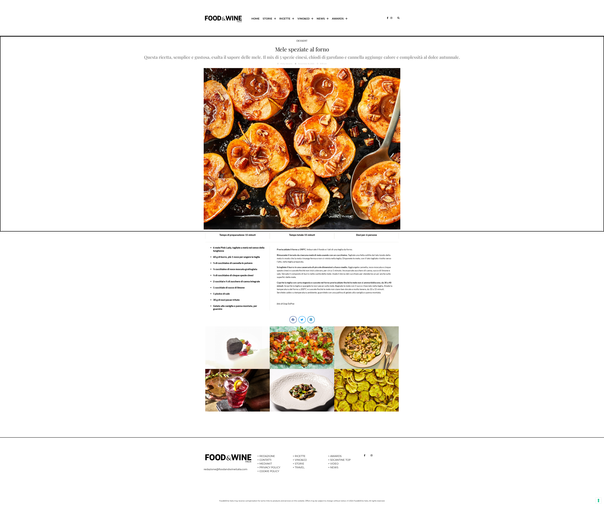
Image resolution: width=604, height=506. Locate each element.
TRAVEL (300, 467)
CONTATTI (265, 459)
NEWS (321, 18)
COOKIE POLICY (269, 471)
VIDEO (334, 463)
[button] (398, 18)
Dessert (302, 40)
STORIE (267, 18)
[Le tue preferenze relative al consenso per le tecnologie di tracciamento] (598, 500)
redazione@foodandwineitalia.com (225, 469)
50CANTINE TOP (340, 459)
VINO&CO (303, 18)
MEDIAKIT (265, 463)
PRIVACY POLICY (269, 467)
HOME (255, 18)
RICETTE (284, 18)
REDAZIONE (267, 456)
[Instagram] (391, 18)
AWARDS (338, 18)
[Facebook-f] (387, 18)
